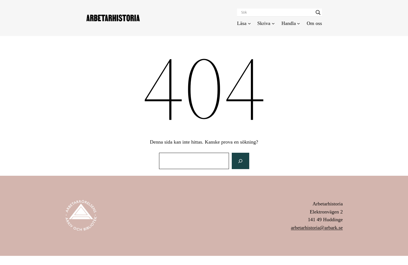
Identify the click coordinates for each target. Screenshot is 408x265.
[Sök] (240, 161)
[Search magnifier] (318, 12)
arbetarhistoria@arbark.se (317, 227)
